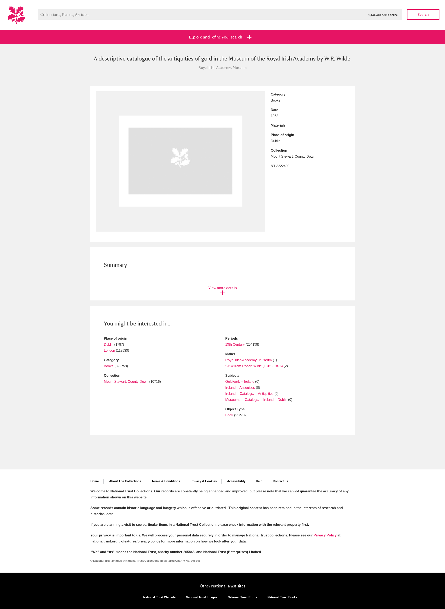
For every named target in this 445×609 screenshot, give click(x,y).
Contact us (280, 481)
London (109, 350)
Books (109, 366)
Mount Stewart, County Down (126, 381)
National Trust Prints (242, 597)
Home (94, 481)
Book (229, 415)
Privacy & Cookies (204, 481)
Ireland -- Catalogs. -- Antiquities (249, 393)
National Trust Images (201, 597)
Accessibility (236, 481)
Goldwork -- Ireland (239, 381)
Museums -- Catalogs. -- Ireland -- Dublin (256, 400)
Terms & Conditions (166, 481)
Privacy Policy (325, 535)
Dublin (108, 344)
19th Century (235, 344)
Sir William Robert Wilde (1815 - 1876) (254, 366)
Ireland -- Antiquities (240, 387)
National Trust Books (282, 597)
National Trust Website (159, 597)
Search (423, 14)
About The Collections (125, 481)
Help (259, 481)
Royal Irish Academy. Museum (248, 360)
